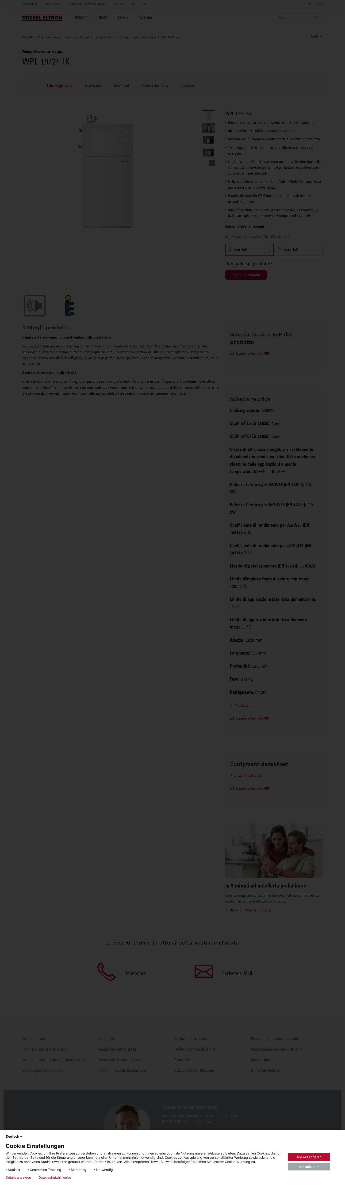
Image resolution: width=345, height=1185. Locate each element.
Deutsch (12, 1136)
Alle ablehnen (309, 1167)
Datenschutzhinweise (54, 1177)
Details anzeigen (18, 1177)
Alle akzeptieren (309, 1157)
